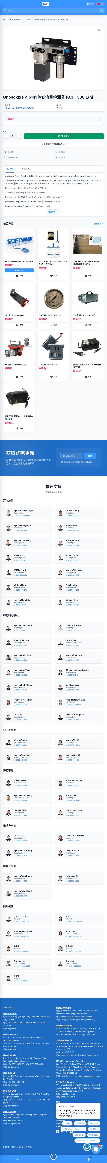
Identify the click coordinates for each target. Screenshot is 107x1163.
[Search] (101, 10)
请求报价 (65, 136)
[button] (53, 58)
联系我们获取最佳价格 (55, 144)
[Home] (4, 19)
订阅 (90, 455)
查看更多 (97, 223)
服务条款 (81, 462)
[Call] (53, 1159)
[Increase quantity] (19, 136)
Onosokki (9, 108)
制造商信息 (26, 169)
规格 (12, 169)
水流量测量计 (15, 19)
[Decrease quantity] (6, 136)
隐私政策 (88, 462)
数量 (4, 131)
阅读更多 (52, 212)
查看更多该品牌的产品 (25, 108)
